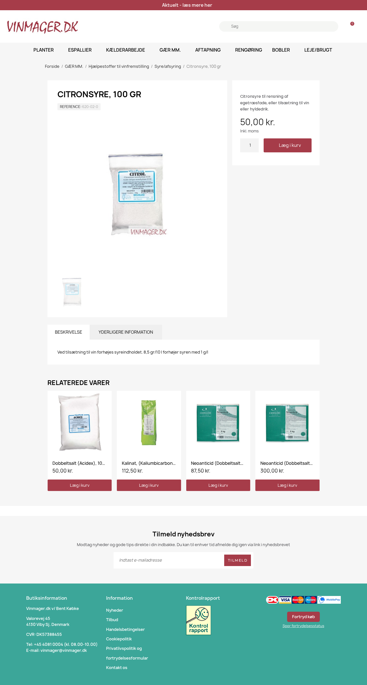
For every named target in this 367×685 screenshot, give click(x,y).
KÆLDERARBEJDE (125, 50)
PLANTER (43, 50)
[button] (288, 145)
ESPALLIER (80, 50)
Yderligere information (126, 332)
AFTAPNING (208, 50)
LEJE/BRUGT (318, 50)
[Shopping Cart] (350, 26)
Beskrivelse (68, 332)
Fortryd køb (303, 616)
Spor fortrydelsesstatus (303, 625)
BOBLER (281, 50)
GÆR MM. (170, 50)
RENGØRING (248, 50)
